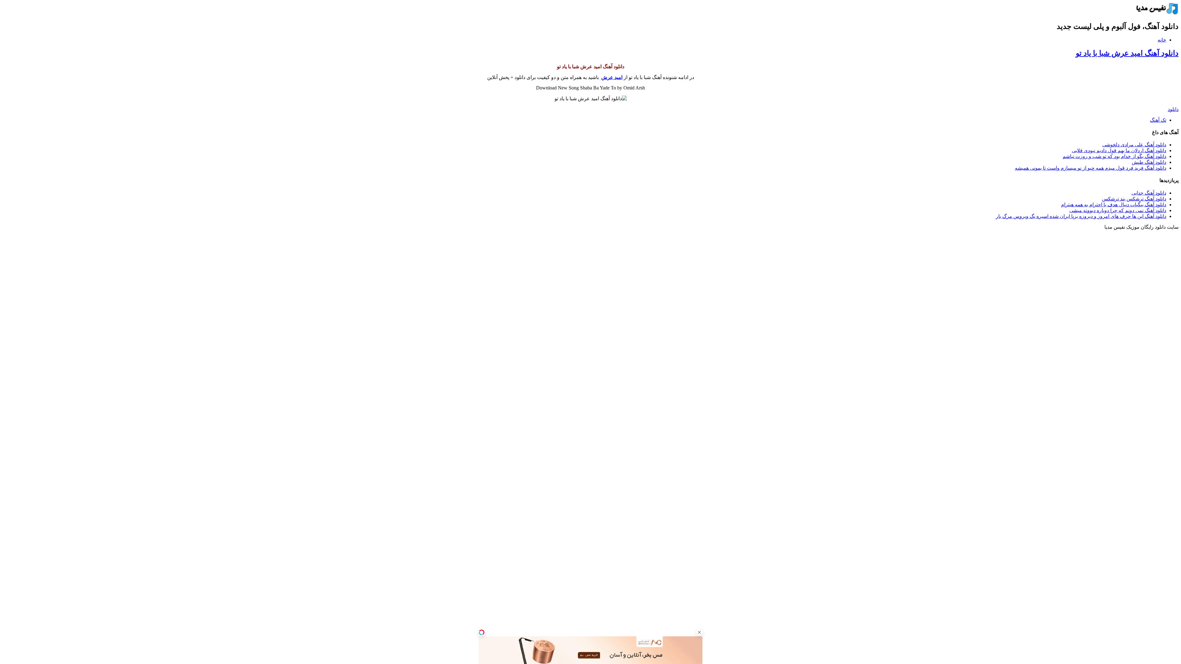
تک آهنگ (1158, 120)
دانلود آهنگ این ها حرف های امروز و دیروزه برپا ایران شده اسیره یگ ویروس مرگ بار (1081, 216)
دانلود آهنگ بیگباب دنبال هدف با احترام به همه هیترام (1113, 204)
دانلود (1173, 109)
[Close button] (699, 632)
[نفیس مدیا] (1155, 13)
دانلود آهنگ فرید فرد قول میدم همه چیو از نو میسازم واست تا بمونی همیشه (1090, 168)
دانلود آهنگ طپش (1149, 162)
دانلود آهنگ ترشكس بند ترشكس (1134, 198)
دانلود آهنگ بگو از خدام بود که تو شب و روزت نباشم (1114, 156)
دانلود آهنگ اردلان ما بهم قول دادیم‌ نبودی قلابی (1119, 150)
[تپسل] (482, 632)
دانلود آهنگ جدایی (1148, 193)
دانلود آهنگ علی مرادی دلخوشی (1134, 144)
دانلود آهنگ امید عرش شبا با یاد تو (1127, 53)
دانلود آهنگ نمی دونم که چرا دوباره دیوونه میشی (1117, 210)
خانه (1162, 39)
